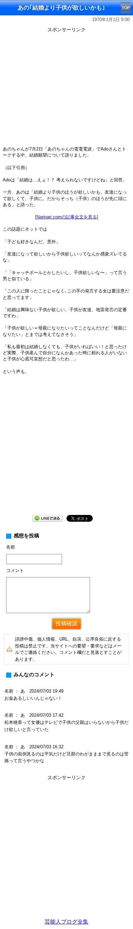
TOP (126, 7)
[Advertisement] (66, 849)
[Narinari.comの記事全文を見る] (66, 216)
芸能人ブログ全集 (66, 922)
